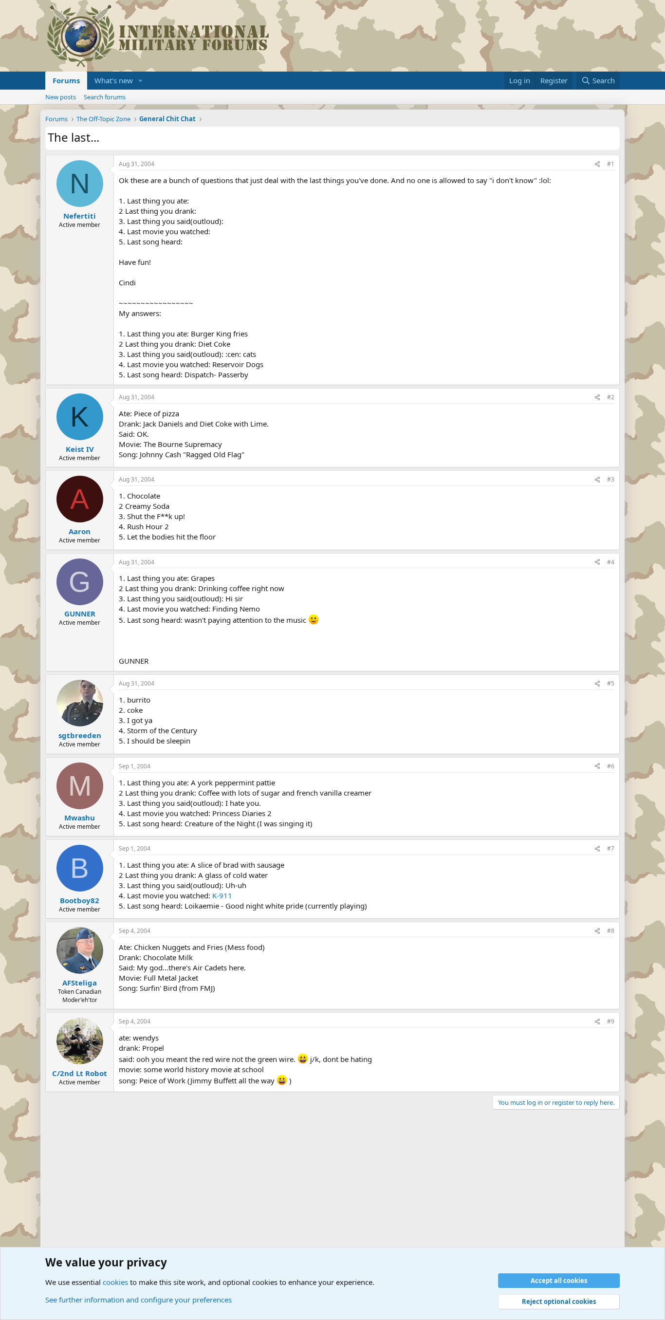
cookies (115, 1282)
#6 (610, 766)
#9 (610, 1021)
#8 (610, 931)
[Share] (597, 164)
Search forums (105, 97)
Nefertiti (79, 216)
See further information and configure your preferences (138, 1299)
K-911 (222, 895)
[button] (141, 81)
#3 (610, 479)
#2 (610, 397)
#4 (610, 562)
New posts (60, 97)
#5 (610, 683)
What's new (113, 80)
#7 (610, 848)
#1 (610, 164)
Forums (66, 80)
